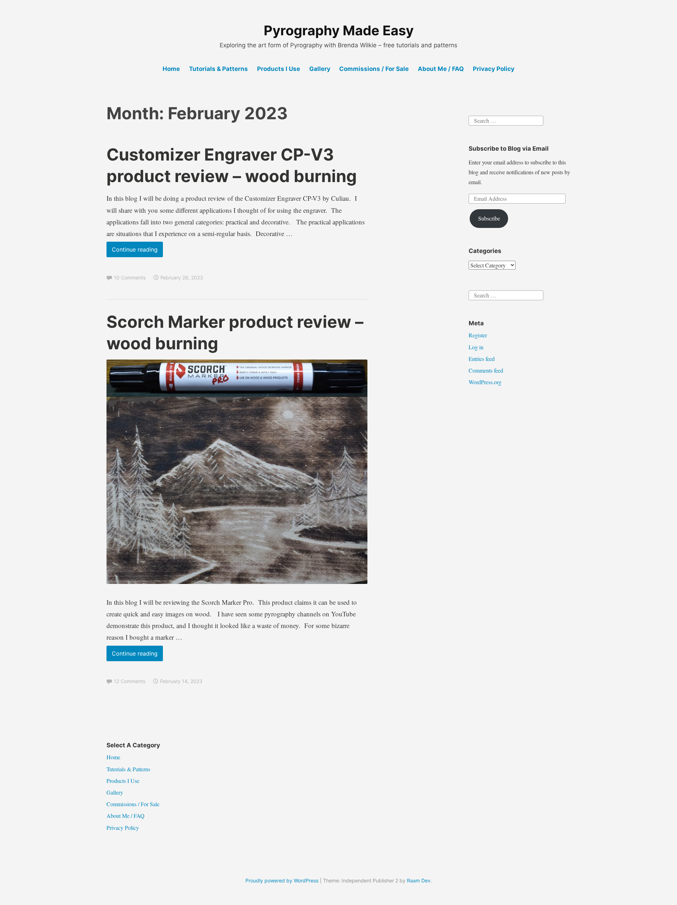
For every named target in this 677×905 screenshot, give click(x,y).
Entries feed (482, 358)
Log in (476, 347)
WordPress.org (485, 382)
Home (171, 68)
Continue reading (137, 251)
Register (478, 335)
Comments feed (486, 370)
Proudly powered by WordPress (281, 880)
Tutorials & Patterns (218, 68)
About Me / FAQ (441, 68)
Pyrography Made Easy (339, 30)
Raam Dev (419, 880)
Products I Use (278, 68)
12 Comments (129, 681)
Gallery (319, 68)
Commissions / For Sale (374, 68)
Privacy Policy (493, 68)
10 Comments (130, 277)
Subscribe (489, 218)
